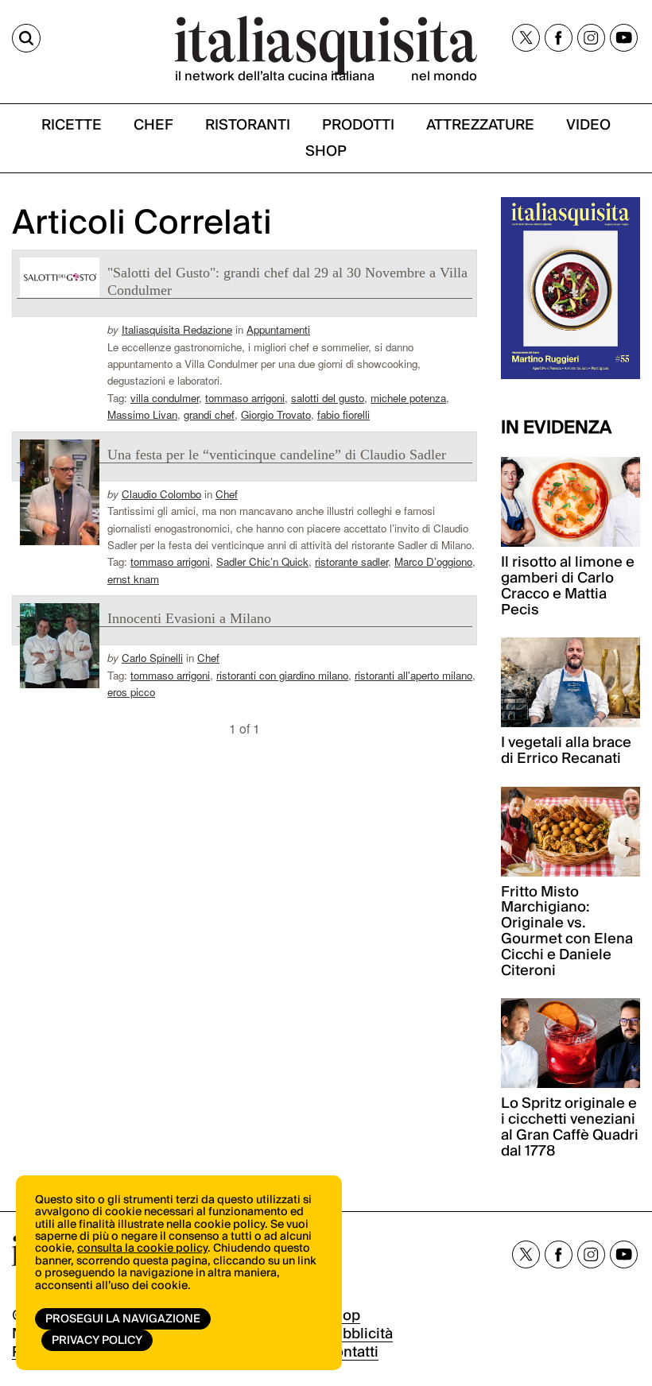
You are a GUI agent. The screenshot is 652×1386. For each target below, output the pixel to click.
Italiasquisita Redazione (177, 329)
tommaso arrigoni (245, 397)
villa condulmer (164, 397)
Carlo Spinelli (152, 657)
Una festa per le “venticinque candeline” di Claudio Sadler (276, 455)
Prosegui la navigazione (122, 1319)
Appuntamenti (278, 329)
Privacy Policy (97, 1340)
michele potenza (408, 397)
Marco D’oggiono (433, 561)
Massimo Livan (142, 414)
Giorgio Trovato (276, 414)
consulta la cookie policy (142, 1248)
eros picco (131, 691)
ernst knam (133, 579)
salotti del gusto (327, 397)
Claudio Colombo (161, 493)
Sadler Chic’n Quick (262, 561)
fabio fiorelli (343, 414)
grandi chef (209, 414)
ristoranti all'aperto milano (413, 675)
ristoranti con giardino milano (282, 675)
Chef (226, 493)
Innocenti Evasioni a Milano (189, 618)
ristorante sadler (351, 561)
